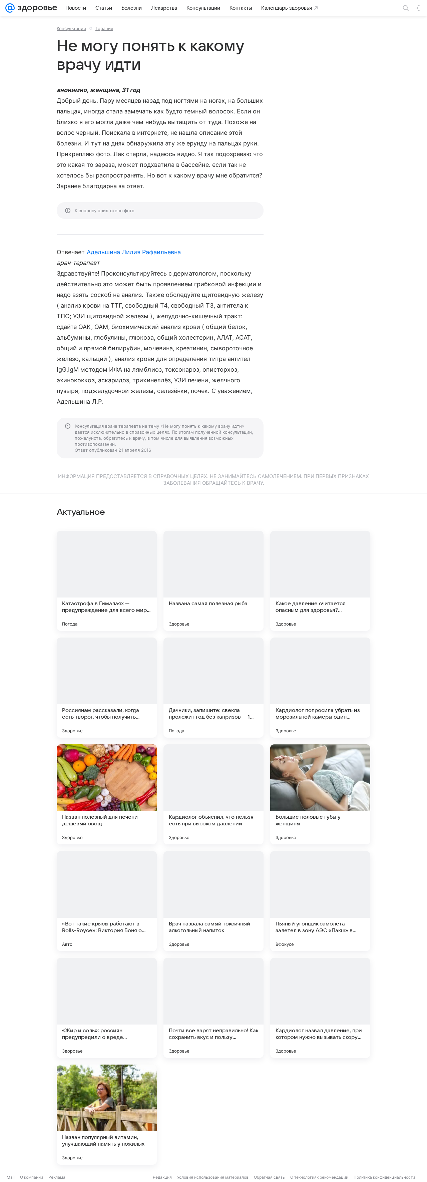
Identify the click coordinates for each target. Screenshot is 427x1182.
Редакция (162, 1177)
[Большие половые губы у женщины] (320, 794)
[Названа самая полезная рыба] (213, 581)
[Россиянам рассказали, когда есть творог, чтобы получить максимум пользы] (107, 688)
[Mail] (10, 8)
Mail (11, 1177)
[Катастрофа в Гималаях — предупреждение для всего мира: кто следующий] (107, 581)
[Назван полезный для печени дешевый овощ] (107, 794)
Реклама (56, 1177)
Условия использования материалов (213, 1177)
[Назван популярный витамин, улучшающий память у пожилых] (107, 1115)
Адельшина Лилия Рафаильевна (134, 252)
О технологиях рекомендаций (319, 1177)
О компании (31, 1177)
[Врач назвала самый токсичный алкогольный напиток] (213, 901)
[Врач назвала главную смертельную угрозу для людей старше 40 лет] (320, 1115)
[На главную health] (36, 8)
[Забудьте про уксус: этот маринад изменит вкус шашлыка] (213, 1115)
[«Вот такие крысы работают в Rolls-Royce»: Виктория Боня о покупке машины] (107, 901)
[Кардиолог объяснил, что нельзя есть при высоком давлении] (213, 794)
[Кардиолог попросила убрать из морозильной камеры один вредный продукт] (320, 688)
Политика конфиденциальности (384, 1177)
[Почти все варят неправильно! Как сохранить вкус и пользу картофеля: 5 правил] (213, 1008)
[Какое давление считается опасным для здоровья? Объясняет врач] (320, 581)
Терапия (104, 28)
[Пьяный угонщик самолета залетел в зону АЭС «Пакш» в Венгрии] (320, 901)
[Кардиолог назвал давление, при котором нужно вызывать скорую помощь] (320, 1008)
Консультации (71, 28)
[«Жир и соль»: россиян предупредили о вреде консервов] (107, 1008)
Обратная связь (269, 1177)
